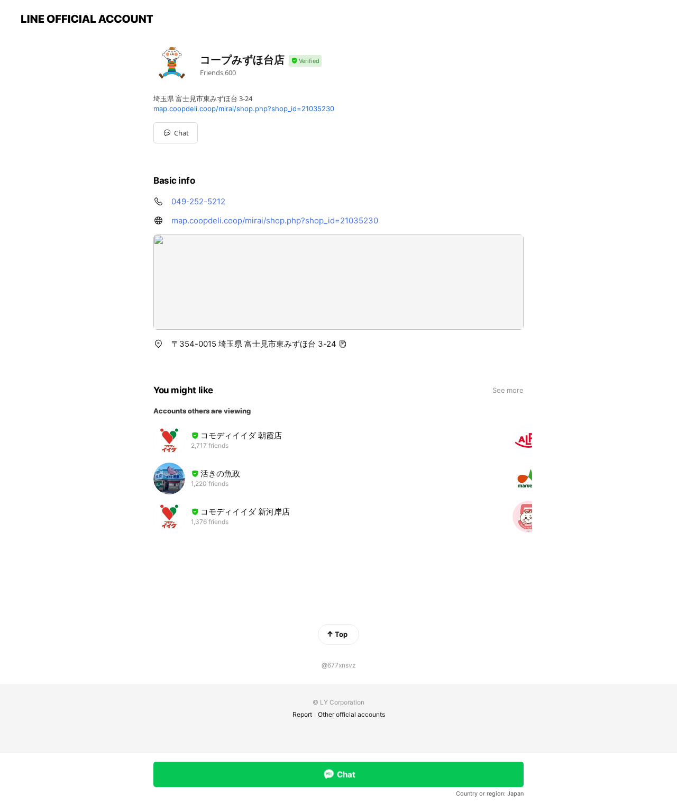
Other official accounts (351, 714)
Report (302, 714)
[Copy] (342, 344)
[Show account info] (305, 61)
